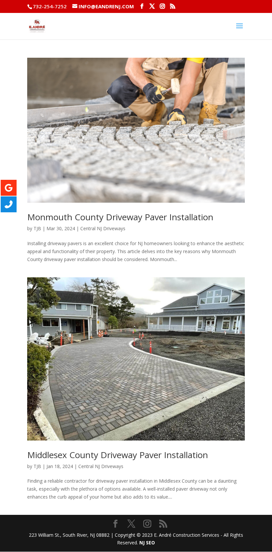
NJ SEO (147, 542)
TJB (37, 228)
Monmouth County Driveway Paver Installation (120, 217)
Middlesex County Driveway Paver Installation (117, 455)
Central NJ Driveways (102, 228)
